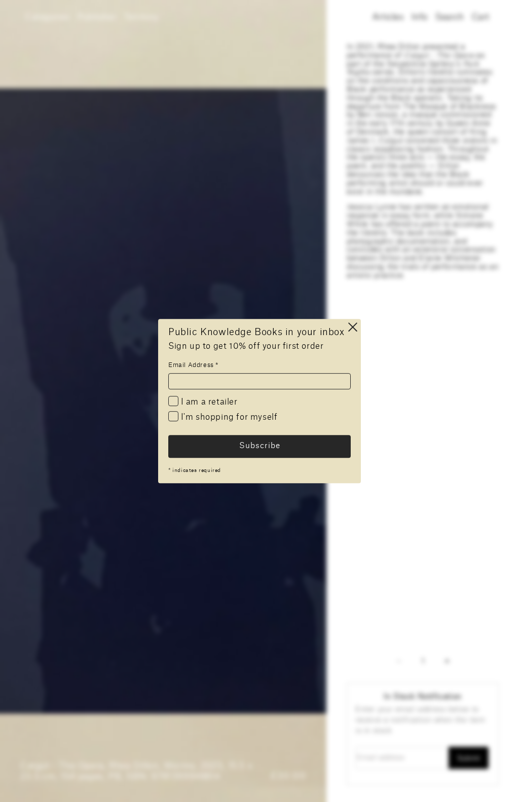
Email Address (193, 365)
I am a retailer (208, 402)
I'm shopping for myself (227, 417)
